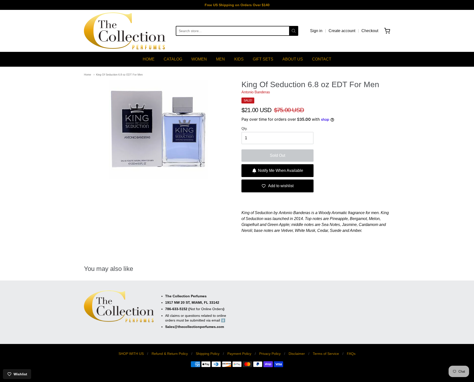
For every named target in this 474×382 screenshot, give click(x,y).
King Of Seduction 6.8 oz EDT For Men (119, 74)
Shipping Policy (207, 354)
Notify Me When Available (280, 170)
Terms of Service (326, 354)
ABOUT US (292, 59)
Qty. (244, 128)
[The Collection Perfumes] (124, 30)
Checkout (369, 31)
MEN (220, 59)
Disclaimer (297, 354)
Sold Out (277, 155)
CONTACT (321, 59)
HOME (149, 59)
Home (87, 74)
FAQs (351, 354)
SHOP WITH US (131, 354)
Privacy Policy (270, 354)
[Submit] (293, 31)
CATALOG (173, 59)
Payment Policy (239, 354)
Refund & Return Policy (170, 354)
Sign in (316, 31)
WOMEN (199, 59)
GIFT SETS (263, 59)
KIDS (239, 59)
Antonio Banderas (255, 92)
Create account (342, 31)
